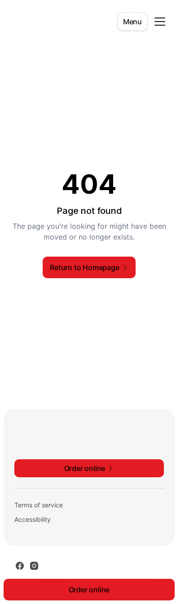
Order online (89, 589)
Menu (132, 21)
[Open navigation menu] (160, 22)
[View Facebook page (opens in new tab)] (19, 565)
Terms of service (38, 505)
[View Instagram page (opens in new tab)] (34, 565)
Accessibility (32, 519)
